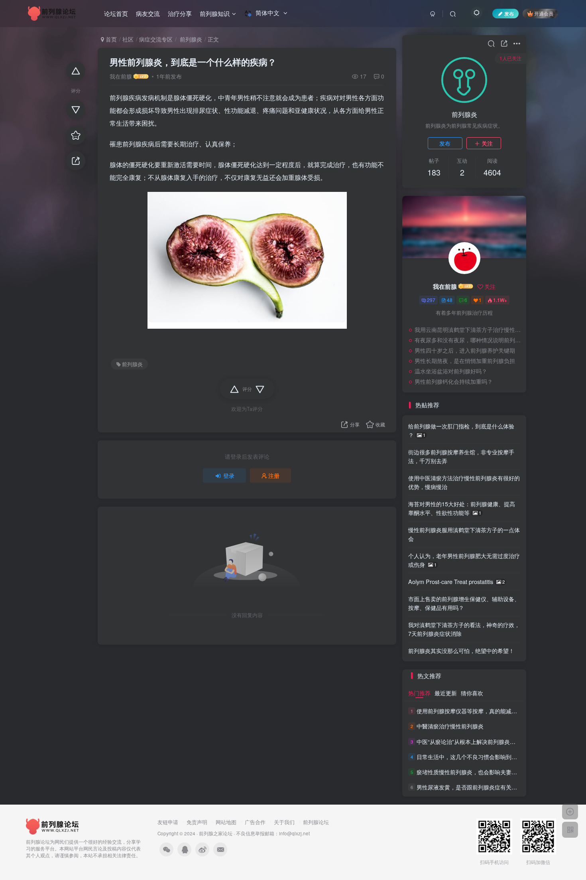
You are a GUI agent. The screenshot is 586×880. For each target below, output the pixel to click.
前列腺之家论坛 (215, 833)
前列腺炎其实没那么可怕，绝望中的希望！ (461, 650)
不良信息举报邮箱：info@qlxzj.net (273, 833)
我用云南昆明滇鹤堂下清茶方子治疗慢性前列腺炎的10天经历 (468, 329)
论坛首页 (116, 13)
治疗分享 (180, 13)
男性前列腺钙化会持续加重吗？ (454, 381)
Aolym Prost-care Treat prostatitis (456, 581)
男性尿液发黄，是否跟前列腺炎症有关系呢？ (472, 787)
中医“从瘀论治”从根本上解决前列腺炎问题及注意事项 (483, 742)
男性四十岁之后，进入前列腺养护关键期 (465, 350)
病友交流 (148, 13)
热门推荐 (419, 693)
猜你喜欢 (472, 693)
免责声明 (197, 822)
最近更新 (446, 693)
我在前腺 (121, 76)
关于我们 (284, 822)
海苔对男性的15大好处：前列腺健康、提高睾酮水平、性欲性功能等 (461, 508)
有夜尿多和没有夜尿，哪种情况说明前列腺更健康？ (468, 340)
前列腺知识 (215, 13)
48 (449, 299)
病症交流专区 (156, 39)
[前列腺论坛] (52, 825)
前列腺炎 (190, 39)
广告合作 (255, 822)
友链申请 (167, 822)
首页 (110, 39)
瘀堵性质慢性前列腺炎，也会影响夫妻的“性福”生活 (480, 772)
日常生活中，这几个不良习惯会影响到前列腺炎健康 (481, 757)
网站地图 (226, 822)
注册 (273, 475)
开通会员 (543, 13)
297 (431, 299)
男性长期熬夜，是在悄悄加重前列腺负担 (465, 361)
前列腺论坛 (316, 822)
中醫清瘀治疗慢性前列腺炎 (450, 726)
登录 (228, 475)
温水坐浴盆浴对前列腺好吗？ (451, 371)
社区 (128, 39)
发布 (444, 143)
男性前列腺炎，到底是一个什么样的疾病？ (193, 61)
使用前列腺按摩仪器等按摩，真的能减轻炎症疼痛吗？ (484, 711)
